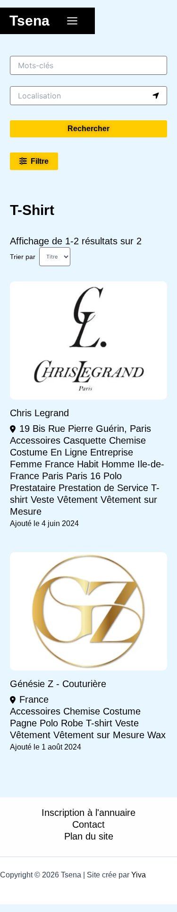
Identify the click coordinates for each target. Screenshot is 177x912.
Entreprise (111, 452)
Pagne (23, 723)
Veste (42, 499)
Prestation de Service (103, 488)
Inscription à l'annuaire (88, 812)
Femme (26, 464)
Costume (29, 452)
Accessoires (35, 440)
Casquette (84, 440)
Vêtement (77, 499)
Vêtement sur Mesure (98, 735)
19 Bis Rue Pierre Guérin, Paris (85, 428)
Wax (156, 735)
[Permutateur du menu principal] (72, 21)
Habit (88, 464)
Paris (52, 476)
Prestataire (33, 488)
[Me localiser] (155, 95)
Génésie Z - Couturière (58, 684)
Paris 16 (83, 476)
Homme (118, 464)
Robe (72, 723)
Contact (88, 824)
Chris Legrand (39, 413)
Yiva (138, 875)
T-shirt (99, 723)
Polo (112, 476)
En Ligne (69, 452)
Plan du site (88, 836)
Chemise (127, 440)
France (59, 464)
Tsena (29, 20)
